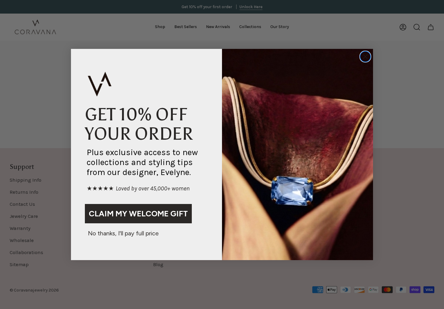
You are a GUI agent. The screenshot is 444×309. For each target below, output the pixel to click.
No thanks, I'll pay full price (123, 233)
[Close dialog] (365, 56)
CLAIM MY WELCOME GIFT (138, 213)
